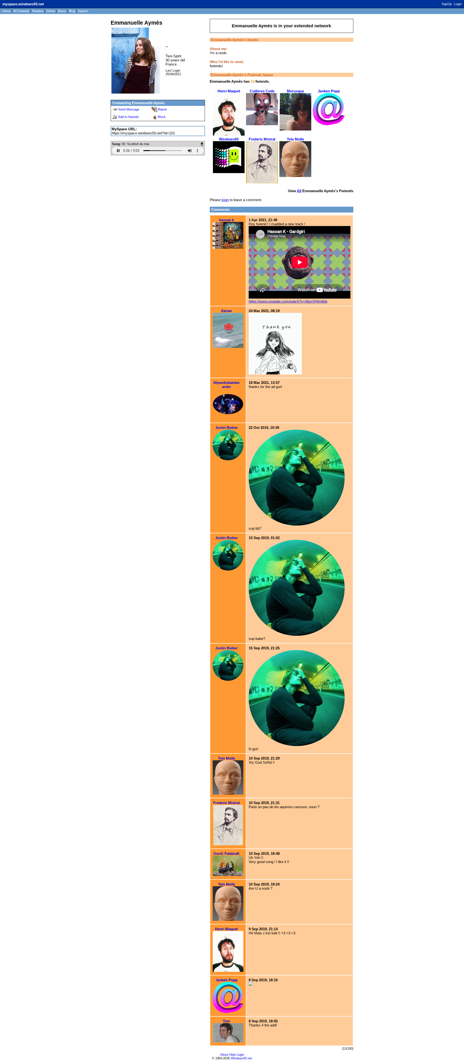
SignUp (447, 4)
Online (50, 11)
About (224, 1054)
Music (62, 11)
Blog (72, 11)
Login (458, 4)
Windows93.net (241, 1058)
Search (83, 11)
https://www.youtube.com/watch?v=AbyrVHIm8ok (288, 301)
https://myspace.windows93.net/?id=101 (143, 133)
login (225, 200)
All (21, 11)
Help (232, 1054)
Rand (38, 11)
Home (6, 11)
